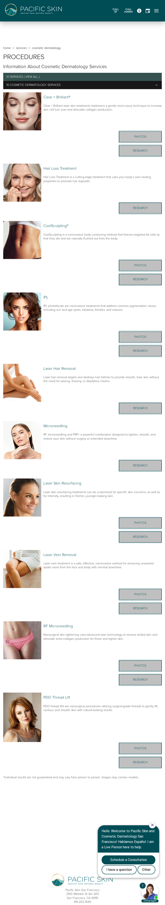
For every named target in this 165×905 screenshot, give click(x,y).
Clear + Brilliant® (56, 97)
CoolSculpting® (56, 226)
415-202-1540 (82, 902)
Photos (140, 136)
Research (140, 150)
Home (7, 48)
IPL (45, 297)
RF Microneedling (58, 626)
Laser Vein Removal (59, 555)
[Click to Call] (115, 10)
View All (31, 77)
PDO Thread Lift (56, 697)
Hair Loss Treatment (59, 168)
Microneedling (55, 426)
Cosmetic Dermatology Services (35, 85)
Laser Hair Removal (59, 368)
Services (21, 48)
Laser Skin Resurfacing (62, 483)
